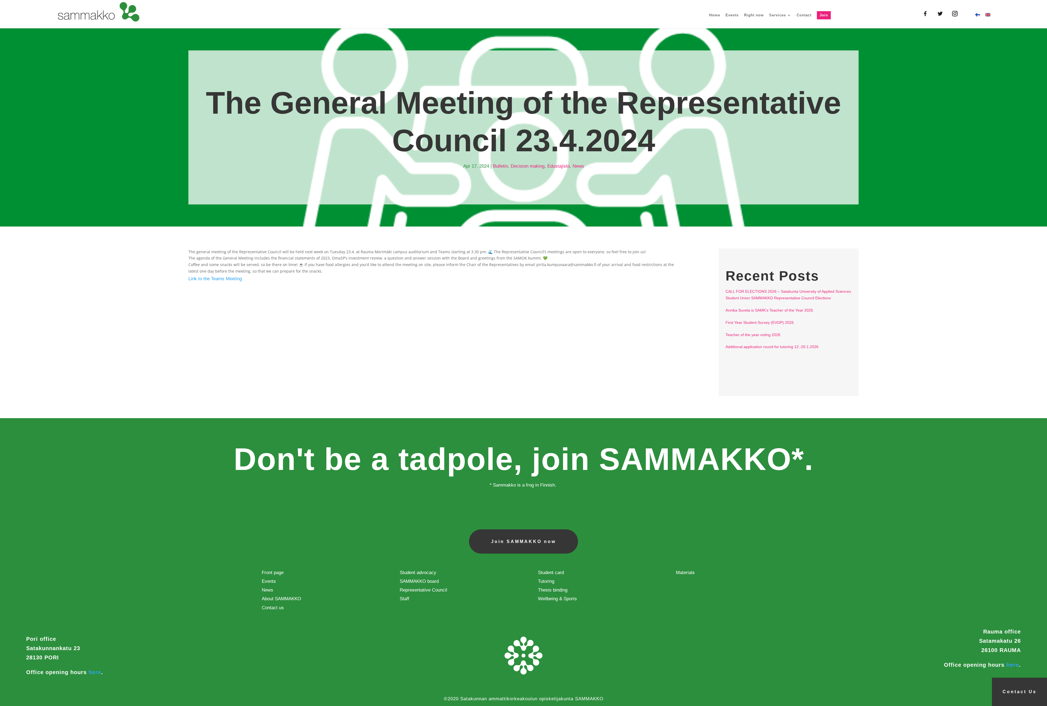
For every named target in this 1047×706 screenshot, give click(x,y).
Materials (685, 572)
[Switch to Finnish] (977, 20)
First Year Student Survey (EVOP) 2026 (760, 322)
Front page (273, 572)
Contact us (273, 607)
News (578, 166)
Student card (551, 572)
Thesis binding (552, 590)
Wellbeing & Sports (557, 598)
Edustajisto (558, 166)
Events (732, 15)
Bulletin (500, 166)
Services (777, 15)
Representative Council (423, 590)
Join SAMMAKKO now (523, 541)
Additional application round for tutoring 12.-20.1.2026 (772, 347)
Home (714, 15)
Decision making (527, 166)
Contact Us (1020, 691)
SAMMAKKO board (419, 581)
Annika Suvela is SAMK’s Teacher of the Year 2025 (769, 310)
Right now (754, 15)
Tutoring (546, 581)
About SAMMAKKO (281, 598)
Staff (404, 598)
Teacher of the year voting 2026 (753, 335)
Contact (804, 15)
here (95, 672)
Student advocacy (418, 572)
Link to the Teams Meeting (215, 278)
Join (824, 15)
